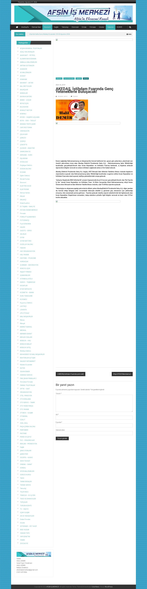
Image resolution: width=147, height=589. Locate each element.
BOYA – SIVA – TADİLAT (28, 120)
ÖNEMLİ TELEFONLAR (27, 385)
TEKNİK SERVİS (25, 485)
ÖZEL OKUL (24, 423)
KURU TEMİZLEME (26, 296)
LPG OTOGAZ (24, 313)
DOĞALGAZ (24, 162)
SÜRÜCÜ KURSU (25, 475)
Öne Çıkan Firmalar (26, 382)
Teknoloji (65, 27)
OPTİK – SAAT (25, 389)
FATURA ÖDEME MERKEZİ (29, 210)
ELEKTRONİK (24, 189)
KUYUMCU (23, 299)
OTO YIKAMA (24, 409)
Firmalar (93, 27)
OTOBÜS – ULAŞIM (26, 413)
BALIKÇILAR (24, 90)
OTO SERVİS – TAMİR (27, 402)
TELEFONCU (24, 492)
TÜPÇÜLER (23, 502)
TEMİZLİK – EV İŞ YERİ (27, 495)
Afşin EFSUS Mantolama (121, 374)
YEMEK (22, 540)
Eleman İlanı (36, 27)
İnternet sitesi (60, 430)
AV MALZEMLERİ (25, 72)
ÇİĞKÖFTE (23, 145)
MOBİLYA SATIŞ (25, 347)
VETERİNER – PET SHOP (28, 526)
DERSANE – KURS (26, 155)
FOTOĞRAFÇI (24, 220)
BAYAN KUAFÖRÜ (26, 96)
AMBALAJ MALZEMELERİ (28, 62)
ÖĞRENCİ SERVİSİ (26, 375)
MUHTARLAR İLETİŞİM (27, 358)
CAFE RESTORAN (26, 127)
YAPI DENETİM (25, 536)
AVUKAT (23, 76)
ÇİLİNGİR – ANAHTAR (27, 148)
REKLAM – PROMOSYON (28, 444)
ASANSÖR (23, 69)
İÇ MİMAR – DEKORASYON (29, 265)
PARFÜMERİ (24, 430)
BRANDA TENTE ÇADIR (28, 124)
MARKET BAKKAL (26, 327)
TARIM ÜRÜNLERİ (26, 481)
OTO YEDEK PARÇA (26, 406)
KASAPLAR (24, 285)
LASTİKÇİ (23, 306)
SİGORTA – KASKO (26, 457)
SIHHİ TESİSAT (25, 461)
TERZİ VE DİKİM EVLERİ (28, 499)
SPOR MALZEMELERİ (27, 471)
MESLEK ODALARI (26, 337)
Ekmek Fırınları (25, 179)
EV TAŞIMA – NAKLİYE (27, 206)
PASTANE (23, 433)
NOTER (22, 368)
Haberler (110, 27)
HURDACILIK (24, 261)
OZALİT (22, 420)
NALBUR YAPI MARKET (28, 361)
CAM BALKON (24, 131)
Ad (57, 414)
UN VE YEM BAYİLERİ (27, 516)
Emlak (84, 27)
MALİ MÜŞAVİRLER (26, 316)
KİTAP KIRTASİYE (26, 289)
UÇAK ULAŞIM (24, 512)
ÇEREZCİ (23, 138)
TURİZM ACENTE (26, 505)
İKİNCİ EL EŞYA (25, 268)
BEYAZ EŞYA (24, 103)
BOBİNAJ (23, 114)
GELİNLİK (23, 234)
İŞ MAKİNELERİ (25, 275)
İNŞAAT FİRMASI (25, 272)
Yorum (59, 393)
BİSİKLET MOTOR (26, 110)
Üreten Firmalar (25, 519)
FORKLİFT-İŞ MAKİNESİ (28, 217)
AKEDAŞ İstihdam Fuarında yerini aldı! (71, 374)
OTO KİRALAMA (25, 399)
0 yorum (75, 96)
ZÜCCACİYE (24, 543)
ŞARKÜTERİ (24, 454)
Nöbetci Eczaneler (26, 365)
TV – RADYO (24, 509)
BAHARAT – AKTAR (26, 83)
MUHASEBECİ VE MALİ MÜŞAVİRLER (32, 354)
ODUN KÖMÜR (25, 371)
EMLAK (22, 196)
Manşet (86, 78)
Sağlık (56, 27)
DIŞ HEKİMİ (24, 158)
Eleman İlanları (25, 193)
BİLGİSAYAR (24, 107)
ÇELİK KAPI (24, 134)
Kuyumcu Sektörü (26, 303)
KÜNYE (119, 27)
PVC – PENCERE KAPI (27, 440)
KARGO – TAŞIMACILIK (27, 282)
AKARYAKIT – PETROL (27, 55)
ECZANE (23, 172)
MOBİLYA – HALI (25, 340)
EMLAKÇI (23, 200)
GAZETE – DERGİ (26, 230)
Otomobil (75, 27)
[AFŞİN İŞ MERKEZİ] (17, 27)
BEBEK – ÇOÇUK (25, 100)
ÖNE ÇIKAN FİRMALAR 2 (28, 378)
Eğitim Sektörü (25, 175)
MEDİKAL (23, 330)
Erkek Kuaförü (25, 203)
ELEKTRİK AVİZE (25, 186)
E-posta (59, 422)
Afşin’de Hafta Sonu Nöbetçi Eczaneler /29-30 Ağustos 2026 (49, 34)
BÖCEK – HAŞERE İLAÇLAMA (29, 117)
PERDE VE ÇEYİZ (25, 437)
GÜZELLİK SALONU (26, 244)
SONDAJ (23, 468)
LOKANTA (23, 310)
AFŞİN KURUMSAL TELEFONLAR (31, 48)
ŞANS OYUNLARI (25, 450)
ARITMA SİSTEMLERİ (27, 65)
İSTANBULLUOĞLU (26, 279)
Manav (22, 320)
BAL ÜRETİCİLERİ (26, 86)
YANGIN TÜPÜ (25, 533)
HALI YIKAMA (24, 255)
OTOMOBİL (24, 416)
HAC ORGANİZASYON (27, 251)
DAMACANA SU (25, 151)
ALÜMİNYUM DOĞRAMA (28, 59)
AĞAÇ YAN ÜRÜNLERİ (27, 52)
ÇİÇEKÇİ (23, 141)
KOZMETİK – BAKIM (27, 292)
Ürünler (101, 27)
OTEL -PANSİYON (26, 395)
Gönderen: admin (62, 96)
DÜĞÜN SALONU (25, 169)
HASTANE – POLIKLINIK (28, 258)
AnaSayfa (25, 27)
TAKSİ (22, 478)
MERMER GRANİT (26, 334)
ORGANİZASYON (26, 392)
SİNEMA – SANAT (26, 464)
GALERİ (22, 227)
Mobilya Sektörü (25, 351)
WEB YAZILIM (24, 530)
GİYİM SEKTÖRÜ (25, 241)
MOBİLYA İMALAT (26, 344)
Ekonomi (47, 27)
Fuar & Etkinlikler (69, 78)
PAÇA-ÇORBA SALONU (27, 426)
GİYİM (22, 237)
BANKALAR (24, 93)
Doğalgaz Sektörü (26, 165)
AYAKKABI (23, 79)
